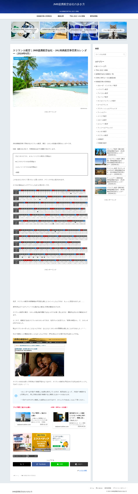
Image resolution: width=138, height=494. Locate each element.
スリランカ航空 (33, 456)
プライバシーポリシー (119, 488)
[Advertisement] (50, 126)
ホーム (92, 488)
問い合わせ (99, 488)
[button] (79, 464)
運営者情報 (107, 488)
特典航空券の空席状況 (20, 456)
